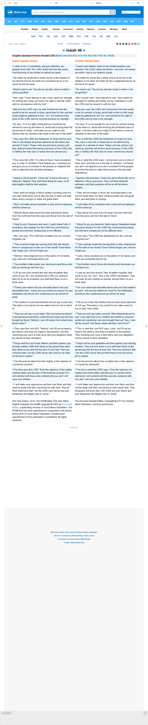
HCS (75, 55)
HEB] (111, 55)
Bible (10, 44)
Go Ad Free (6, 713)
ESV (69, 55)
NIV (101, 55)
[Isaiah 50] (144, 332)
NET (96, 55)
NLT (105, 55)
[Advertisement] (74, 486)
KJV (80, 55)
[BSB (58, 55)
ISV (85, 55)
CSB (64, 55)
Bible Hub (74, 428)
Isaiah (16, 44)
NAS (90, 55)
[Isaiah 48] (3, 332)
